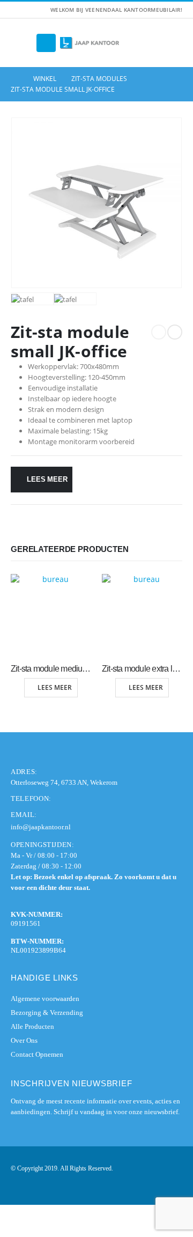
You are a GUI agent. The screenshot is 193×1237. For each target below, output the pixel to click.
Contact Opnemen (37, 1054)
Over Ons (24, 1040)
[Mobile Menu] (46, 43)
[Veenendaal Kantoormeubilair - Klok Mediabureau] (89, 43)
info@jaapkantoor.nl (41, 827)
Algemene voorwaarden (45, 999)
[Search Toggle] (21, 43)
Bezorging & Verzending (47, 1012)
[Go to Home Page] (14, 78)
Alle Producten (32, 1026)
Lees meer (47, 479)
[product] (51, 614)
